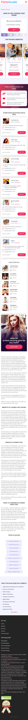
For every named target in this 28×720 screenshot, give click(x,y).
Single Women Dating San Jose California (13, 586)
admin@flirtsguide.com (13, 661)
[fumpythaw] (5, 307)
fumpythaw (13, 305)
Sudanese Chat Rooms (8, 596)
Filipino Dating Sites (13, 565)
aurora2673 (13, 274)
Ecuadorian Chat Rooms (9, 601)
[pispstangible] (5, 292)
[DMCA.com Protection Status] (6, 699)
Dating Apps (4, 640)
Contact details (5, 633)
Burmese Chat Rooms (8, 589)
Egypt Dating (6, 599)
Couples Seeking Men (14, 541)
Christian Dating (5, 650)
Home (2, 623)
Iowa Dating (6, 604)
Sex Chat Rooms (7, 606)
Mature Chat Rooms (8, 594)
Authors (3, 631)
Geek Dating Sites (14, 551)
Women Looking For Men (14, 571)
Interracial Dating (5, 645)
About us (3, 628)
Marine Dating (6, 591)
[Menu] (26, 2)
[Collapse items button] (14, 612)
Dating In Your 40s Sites (13, 558)
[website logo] (6, 121)
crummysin (13, 281)
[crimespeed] (5, 300)
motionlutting (14, 266)
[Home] (9, 2)
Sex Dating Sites (5, 643)
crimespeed (13, 297)
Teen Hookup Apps (13, 548)
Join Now (14, 347)
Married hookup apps (14, 544)
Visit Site (14, 74)
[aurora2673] (5, 276)
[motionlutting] (5, 268)
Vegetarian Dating (7, 609)
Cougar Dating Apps (13, 568)
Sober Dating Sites (14, 554)
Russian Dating (5, 648)
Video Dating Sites (14, 561)
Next (14, 30)
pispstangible (13, 289)
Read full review (14, 70)
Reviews (3, 626)
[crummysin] (5, 284)
